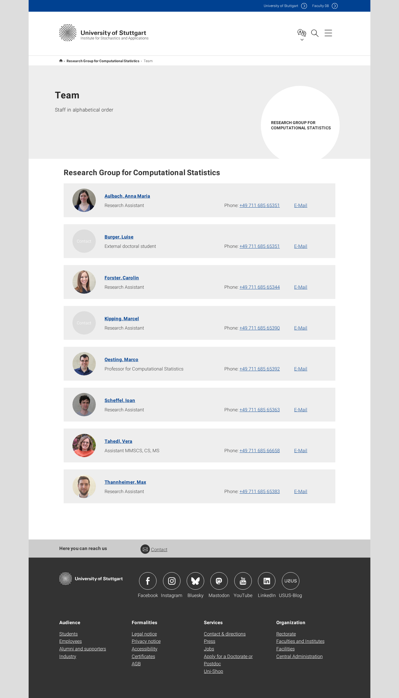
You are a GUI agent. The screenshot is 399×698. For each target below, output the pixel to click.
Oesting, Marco (121, 359)
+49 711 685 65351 (260, 205)
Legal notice (144, 634)
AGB (136, 663)
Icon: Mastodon (219, 581)
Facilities (285, 648)
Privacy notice (146, 641)
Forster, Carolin (122, 277)
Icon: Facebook (148, 581)
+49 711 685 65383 (260, 491)
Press (209, 641)
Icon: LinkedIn (266, 581)
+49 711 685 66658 (260, 450)
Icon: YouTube (243, 581)
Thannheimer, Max (125, 482)
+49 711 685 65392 (260, 368)
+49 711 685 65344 (260, 287)
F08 (320, 6)
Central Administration (299, 656)
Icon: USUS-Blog (290, 581)
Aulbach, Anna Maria (127, 196)
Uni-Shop (213, 671)
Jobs (209, 648)
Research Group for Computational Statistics (103, 60)
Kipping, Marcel (122, 318)
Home (61, 60)
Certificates (143, 656)
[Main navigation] (328, 33)
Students (68, 634)
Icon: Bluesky (195, 581)
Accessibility (144, 648)
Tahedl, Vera (118, 441)
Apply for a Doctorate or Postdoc (228, 660)
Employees (70, 641)
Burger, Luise (119, 237)
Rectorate (286, 634)
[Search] (314, 33)
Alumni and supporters (82, 648)
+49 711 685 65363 (260, 409)
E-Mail (300, 205)
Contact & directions (225, 634)
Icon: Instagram (172, 581)
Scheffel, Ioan (120, 400)
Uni (281, 6)
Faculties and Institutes (300, 641)
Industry (67, 656)
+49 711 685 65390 (260, 328)
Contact (159, 549)
